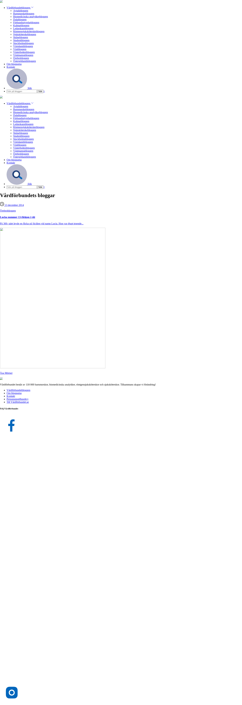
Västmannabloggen (23, 55)
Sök (29, 88)
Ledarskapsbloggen (23, 28)
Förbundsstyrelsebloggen (26, 22)
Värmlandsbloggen (23, 46)
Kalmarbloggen (21, 25)
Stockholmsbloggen (23, 43)
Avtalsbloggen (20, 10)
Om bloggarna (14, 64)
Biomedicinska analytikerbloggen (30, 16)
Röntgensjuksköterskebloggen (28, 31)
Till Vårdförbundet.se (18, 402)
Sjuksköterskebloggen (24, 34)
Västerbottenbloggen (24, 52)
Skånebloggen (20, 37)
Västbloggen (19, 49)
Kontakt (11, 67)
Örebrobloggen (21, 58)
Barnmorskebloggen (23, 13)
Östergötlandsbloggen (24, 61)
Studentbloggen (21, 40)
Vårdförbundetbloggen (19, 7)
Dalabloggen (20, 19)
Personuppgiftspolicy (17, 399)
